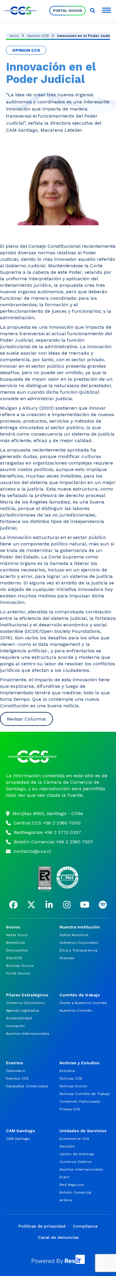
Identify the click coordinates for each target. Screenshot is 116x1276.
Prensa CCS (69, 1109)
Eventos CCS (17, 1078)
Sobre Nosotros (73, 935)
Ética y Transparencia (78, 950)
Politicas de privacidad (41, 1226)
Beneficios (15, 943)
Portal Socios (67, 11)
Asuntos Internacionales (27, 1033)
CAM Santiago (18, 1139)
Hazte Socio (17, 935)
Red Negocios (71, 1185)
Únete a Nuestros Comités (83, 1003)
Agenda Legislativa (22, 1010)
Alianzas (66, 958)
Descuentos (17, 950)
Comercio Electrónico (25, 1003)
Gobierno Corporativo (78, 943)
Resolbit (67, 1146)
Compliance (85, 1226)
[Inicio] (58, 757)
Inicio (14, 36)
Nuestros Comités (75, 1010)
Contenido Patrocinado (80, 1101)
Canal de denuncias (58, 1237)
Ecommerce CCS (74, 1139)
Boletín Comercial (75, 1192)
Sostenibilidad (19, 1018)
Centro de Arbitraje (76, 1154)
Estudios (67, 1071)
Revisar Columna (26, 719)
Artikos (65, 1200)
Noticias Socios (20, 966)
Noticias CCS (70, 1078)
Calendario (15, 1071)
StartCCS (14, 958)
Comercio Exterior (75, 1162)
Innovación (15, 1026)
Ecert (64, 1177)
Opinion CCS (38, 36)
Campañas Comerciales (27, 1086)
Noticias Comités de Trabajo (84, 1094)
